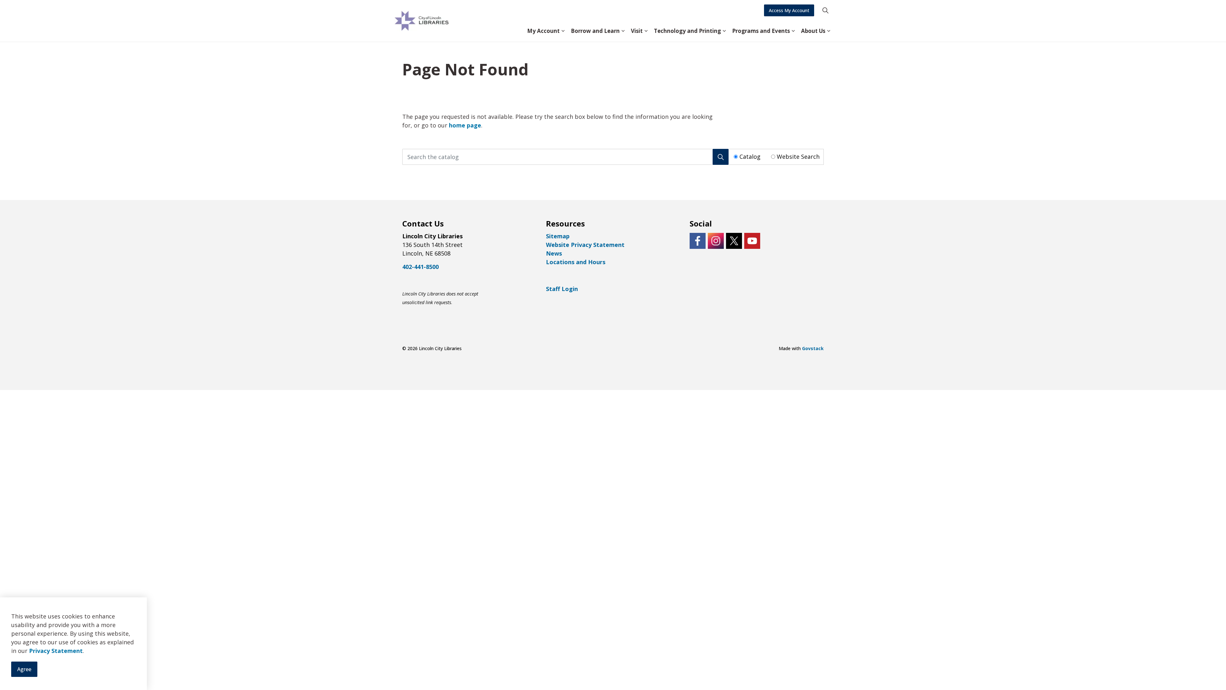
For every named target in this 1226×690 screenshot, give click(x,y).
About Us (813, 30)
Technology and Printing (687, 30)
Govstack (813, 348)
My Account (543, 30)
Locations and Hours (575, 262)
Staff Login (562, 289)
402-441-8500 (420, 267)
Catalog (750, 156)
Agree (24, 669)
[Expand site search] (825, 10)
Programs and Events (761, 30)
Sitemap (558, 236)
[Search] (721, 157)
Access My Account (789, 10)
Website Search (798, 156)
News (554, 253)
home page (465, 125)
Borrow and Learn (595, 30)
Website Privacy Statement (585, 245)
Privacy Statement (56, 651)
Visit (637, 30)
